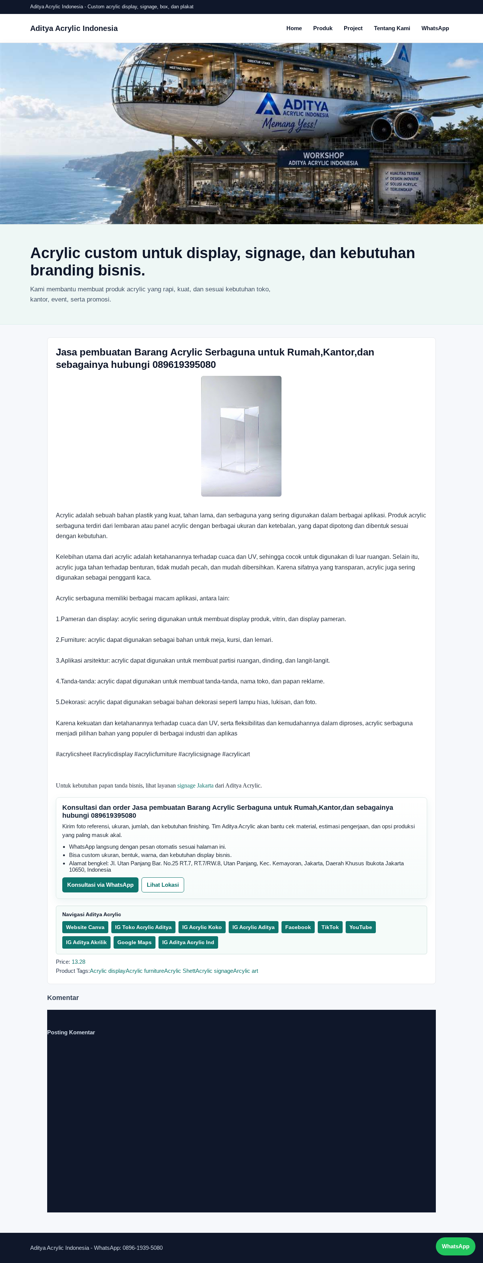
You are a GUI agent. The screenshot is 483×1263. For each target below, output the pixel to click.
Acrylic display (108, 971)
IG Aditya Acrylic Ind (188, 942)
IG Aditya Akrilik (86, 942)
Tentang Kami (392, 28)
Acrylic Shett (179, 971)
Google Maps (134, 942)
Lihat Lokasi (163, 884)
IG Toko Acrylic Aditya (143, 927)
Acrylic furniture (145, 971)
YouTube (360, 927)
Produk (322, 28)
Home (294, 28)
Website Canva (85, 927)
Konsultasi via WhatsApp (100, 884)
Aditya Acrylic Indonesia (74, 28)
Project (353, 28)
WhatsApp (435, 28)
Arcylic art (245, 971)
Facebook (298, 927)
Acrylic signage (214, 971)
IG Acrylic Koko (202, 927)
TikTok (330, 927)
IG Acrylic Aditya (253, 927)
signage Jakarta (195, 785)
